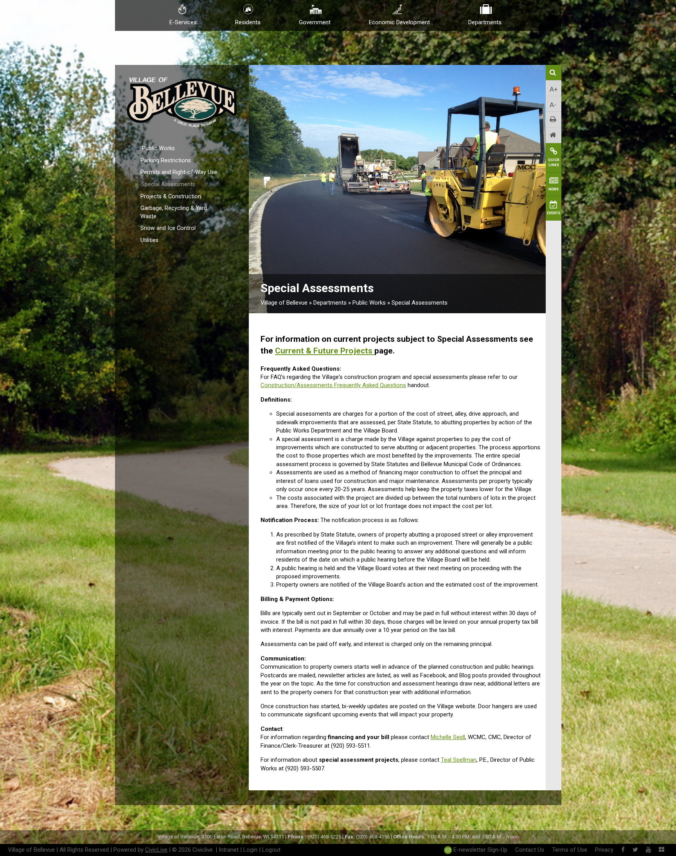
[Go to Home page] (553, 135)
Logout (271, 849)
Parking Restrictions (165, 160)
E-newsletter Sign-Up (479, 849)
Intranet (229, 849)
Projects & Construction (170, 196)
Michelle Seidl (448, 737)
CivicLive (156, 849)
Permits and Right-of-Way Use (178, 172)
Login (250, 849)
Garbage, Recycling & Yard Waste (173, 212)
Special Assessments (168, 184)
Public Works (158, 148)
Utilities (149, 240)
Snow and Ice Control (168, 228)
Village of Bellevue (284, 302)
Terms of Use (569, 849)
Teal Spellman (458, 759)
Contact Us (529, 849)
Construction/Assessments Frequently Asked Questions (333, 385)
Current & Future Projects (324, 350)
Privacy (604, 849)
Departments (330, 302)
